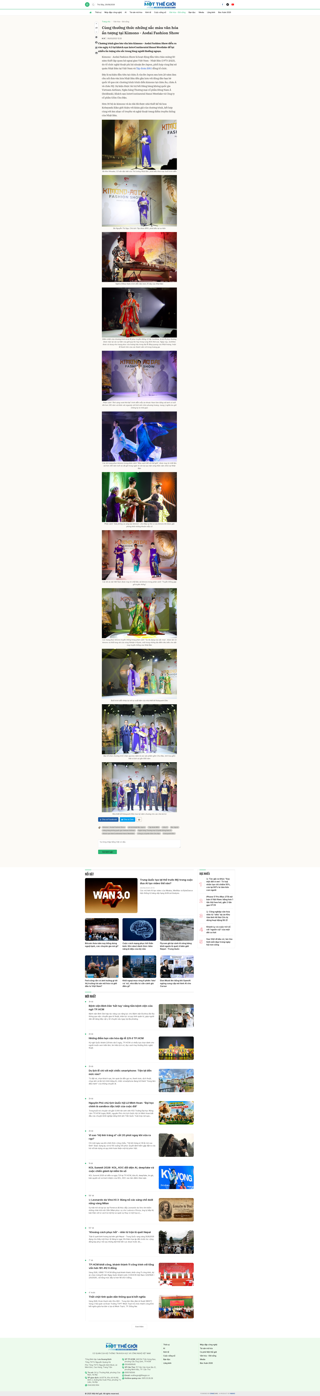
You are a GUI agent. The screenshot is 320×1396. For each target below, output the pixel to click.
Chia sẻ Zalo (129, 819)
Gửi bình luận (107, 852)
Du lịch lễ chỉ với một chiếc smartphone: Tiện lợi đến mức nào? (120, 1072)
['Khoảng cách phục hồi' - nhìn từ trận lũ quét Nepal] (176, 1242)
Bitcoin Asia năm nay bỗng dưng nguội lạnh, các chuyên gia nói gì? (101, 944)
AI (125, 12)
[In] (139, 819)
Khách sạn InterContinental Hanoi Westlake (118, 833)
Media (201, 12)
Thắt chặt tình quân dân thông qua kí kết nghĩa (117, 1296)
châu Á (165, 827)
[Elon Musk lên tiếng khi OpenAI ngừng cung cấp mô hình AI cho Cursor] (177, 966)
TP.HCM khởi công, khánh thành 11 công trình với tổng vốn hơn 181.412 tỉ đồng (121, 1266)
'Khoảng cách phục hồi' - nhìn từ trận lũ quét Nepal (120, 1232)
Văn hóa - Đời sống (177, 12)
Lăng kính (211, 12)
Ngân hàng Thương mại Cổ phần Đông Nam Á (154, 830)
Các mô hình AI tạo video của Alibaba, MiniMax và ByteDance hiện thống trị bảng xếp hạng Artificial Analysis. (166, 891)
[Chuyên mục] (87, 4)
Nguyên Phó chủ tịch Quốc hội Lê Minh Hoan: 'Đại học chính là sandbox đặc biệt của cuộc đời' (121, 1104)
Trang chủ (106, 21)
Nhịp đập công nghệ (113, 12)
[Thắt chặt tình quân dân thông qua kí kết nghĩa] (176, 1306)
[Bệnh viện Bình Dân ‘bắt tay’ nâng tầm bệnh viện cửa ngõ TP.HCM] (176, 1016)
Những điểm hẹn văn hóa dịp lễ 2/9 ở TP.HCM (116, 1038)
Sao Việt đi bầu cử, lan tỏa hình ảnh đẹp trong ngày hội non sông (219, 942)
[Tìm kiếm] (93, 4)
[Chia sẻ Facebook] (96, 42)
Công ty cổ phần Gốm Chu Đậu (149, 833)
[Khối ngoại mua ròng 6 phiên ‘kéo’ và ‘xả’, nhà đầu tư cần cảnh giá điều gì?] (139, 966)
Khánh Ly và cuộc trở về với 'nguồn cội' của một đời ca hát (218, 930)
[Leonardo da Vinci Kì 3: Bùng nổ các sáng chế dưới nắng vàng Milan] (176, 1209)
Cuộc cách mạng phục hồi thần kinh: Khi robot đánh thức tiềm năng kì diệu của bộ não (137, 946)
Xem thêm (139, 1327)
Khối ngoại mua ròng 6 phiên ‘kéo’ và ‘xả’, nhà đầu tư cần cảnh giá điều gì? (139, 983)
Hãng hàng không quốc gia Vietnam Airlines (119, 830)
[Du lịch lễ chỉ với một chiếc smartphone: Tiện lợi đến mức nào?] (176, 1080)
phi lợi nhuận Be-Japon (136, 827)
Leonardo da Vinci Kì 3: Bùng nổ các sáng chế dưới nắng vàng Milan (121, 1201)
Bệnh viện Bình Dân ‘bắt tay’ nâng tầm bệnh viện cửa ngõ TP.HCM (120, 1007)
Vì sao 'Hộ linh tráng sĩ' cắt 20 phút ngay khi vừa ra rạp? (120, 1137)
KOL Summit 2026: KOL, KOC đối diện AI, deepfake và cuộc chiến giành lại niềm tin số (121, 1169)
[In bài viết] (96, 53)
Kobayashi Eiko (169, 833)
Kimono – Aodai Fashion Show (114, 827)
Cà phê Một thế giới (208, 1352)
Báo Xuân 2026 (224, 12)
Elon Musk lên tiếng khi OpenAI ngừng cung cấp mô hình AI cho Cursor (175, 983)
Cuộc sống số (160, 12)
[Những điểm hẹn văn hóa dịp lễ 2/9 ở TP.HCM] (176, 1048)
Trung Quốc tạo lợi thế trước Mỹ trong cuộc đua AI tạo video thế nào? (166, 881)
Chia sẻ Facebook (109, 819)
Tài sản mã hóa (136, 12)
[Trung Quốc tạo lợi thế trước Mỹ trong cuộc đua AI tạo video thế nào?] (111, 895)
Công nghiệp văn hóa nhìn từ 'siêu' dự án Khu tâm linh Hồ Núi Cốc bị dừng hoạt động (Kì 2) (218, 915)
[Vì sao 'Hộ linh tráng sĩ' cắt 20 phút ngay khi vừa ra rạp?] (176, 1145)
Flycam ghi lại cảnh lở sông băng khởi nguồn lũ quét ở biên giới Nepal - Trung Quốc (176, 946)
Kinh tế (148, 12)
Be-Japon (174, 827)
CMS (214, 1393)
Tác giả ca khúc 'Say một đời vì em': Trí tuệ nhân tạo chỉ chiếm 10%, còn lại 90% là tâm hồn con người (218, 884)
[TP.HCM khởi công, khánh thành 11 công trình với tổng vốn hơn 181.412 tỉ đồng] (176, 1274)
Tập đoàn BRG (144, 68)
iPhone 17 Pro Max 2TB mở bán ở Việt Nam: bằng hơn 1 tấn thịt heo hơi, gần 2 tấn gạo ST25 (219, 900)
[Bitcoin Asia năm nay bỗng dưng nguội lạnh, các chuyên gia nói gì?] (102, 929)
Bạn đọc (192, 12)
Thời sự (98, 12)
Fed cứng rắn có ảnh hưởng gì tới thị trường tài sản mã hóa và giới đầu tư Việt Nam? (101, 983)
